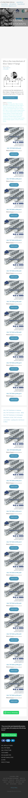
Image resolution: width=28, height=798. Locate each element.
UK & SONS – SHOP (20, 782)
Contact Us (11, 782)
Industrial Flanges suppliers (8, 119)
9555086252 (20, 2)
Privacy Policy (14, 787)
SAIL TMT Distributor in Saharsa (12, 410)
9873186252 (12, 4)
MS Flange (9, 102)
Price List (11, 780)
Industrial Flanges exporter (16, 113)
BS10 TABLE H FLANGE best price (10, 105)
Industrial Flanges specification (15, 116)
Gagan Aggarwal (6, 67)
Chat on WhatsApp (12, 713)
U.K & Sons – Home (14, 776)
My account (13, 783)
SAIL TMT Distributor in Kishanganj (13, 415)
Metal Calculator (21, 780)
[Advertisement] (14, 41)
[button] (26, 10)
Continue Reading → (10, 97)
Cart (7, 783)
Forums (20, 783)
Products (5, 780)
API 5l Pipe (10, 104)
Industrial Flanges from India (9, 114)
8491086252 (21, 4)
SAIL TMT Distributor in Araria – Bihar (13, 412)
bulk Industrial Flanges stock (13, 108)
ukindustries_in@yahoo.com (8, 6)
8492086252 (4, 4)
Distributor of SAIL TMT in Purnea (12, 417)
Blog (5, 782)
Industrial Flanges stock (8, 118)
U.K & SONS (4, 10)
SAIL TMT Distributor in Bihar (10, 778)
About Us (22, 778)
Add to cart (14, 154)
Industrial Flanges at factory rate (12, 111)
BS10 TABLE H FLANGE (18, 104)
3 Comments (5, 69)
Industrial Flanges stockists (18, 118)
